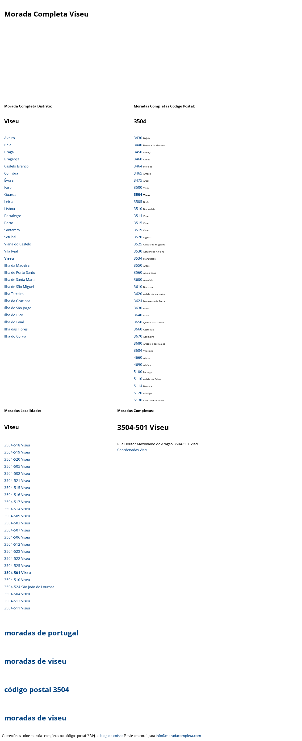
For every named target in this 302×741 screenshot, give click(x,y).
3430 (138, 137)
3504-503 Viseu (17, 523)
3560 (138, 272)
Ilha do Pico (13, 315)
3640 (138, 315)
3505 (138, 201)
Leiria (8, 201)
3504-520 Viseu (17, 459)
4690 (138, 364)
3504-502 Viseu (17, 473)
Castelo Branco (16, 166)
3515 (138, 222)
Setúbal (10, 237)
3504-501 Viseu (17, 572)
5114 (138, 385)
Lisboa (9, 208)
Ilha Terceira (14, 293)
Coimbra (11, 173)
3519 (138, 229)
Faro (8, 187)
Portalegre (12, 215)
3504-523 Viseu (17, 551)
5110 (138, 378)
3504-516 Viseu (17, 494)
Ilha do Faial (14, 322)
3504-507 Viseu (17, 530)
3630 (138, 307)
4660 (138, 357)
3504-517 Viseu (17, 501)
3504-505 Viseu (17, 466)
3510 (138, 208)
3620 (138, 293)
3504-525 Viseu (17, 565)
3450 (138, 152)
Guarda (10, 194)
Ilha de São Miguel (19, 286)
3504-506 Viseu (17, 537)
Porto (8, 222)
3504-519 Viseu (17, 452)
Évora (8, 180)
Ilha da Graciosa (17, 300)
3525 (138, 244)
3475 (138, 180)
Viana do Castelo (17, 244)
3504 (138, 194)
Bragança (11, 159)
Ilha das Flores (16, 329)
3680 (138, 343)
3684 (138, 350)
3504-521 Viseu (17, 480)
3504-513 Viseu (17, 601)
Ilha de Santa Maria (19, 279)
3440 (138, 144)
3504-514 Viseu (17, 508)
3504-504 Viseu (17, 593)
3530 (138, 251)
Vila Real (11, 251)
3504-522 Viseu (17, 558)
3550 (138, 265)
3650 (138, 322)
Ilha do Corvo (15, 336)
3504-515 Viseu (17, 487)
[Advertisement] (151, 66)
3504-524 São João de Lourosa (29, 586)
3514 (138, 215)
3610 (138, 286)
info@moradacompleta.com (178, 735)
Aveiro (9, 137)
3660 (138, 329)
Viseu (9, 258)
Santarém (12, 229)
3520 (138, 237)
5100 (138, 371)
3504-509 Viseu (17, 516)
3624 (138, 300)
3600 (138, 279)
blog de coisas (111, 735)
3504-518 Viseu (17, 445)
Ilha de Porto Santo (19, 272)
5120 (138, 392)
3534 (138, 258)
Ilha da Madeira (16, 265)
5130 (138, 400)
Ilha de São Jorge (17, 307)
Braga (9, 152)
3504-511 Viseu (17, 608)
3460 (138, 159)
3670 (138, 336)
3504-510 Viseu (17, 579)
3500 (138, 187)
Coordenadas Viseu (132, 449)
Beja (7, 144)
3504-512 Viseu (17, 544)
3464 (138, 166)
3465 (138, 173)
